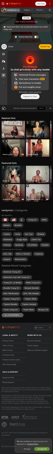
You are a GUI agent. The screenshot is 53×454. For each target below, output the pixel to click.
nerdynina (7, 210)
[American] (13, 220)
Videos (28, 10)
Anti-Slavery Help (9, 364)
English (40, 328)
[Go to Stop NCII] (18, 424)
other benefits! (34, 92)
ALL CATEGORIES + (12, 315)
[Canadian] (5, 220)
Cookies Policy (8, 355)
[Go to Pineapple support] (4, 424)
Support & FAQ (8, 378)
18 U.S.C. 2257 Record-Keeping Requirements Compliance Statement (24, 434)
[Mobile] (21, 220)
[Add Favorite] (4, 46)
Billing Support (8, 382)
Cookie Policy (32, 444)
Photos (41, 10)
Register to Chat (30, 96)
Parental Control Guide (11, 360)
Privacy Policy (8, 341)
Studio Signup (32, 346)
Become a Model (34, 341)
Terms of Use (7, 346)
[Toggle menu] (3, 3)
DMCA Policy (7, 350)
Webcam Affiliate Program (37, 350)
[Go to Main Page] (16, 3)
